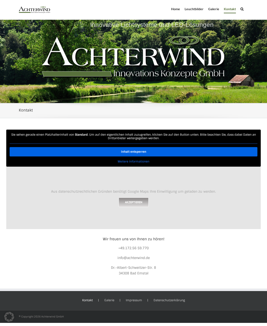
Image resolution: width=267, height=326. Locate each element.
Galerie (109, 300)
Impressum (134, 300)
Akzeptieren (133, 202)
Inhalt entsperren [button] (133, 152)
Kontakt (87, 300)
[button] (242, 9)
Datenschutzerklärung (169, 300)
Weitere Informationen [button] (133, 161)
